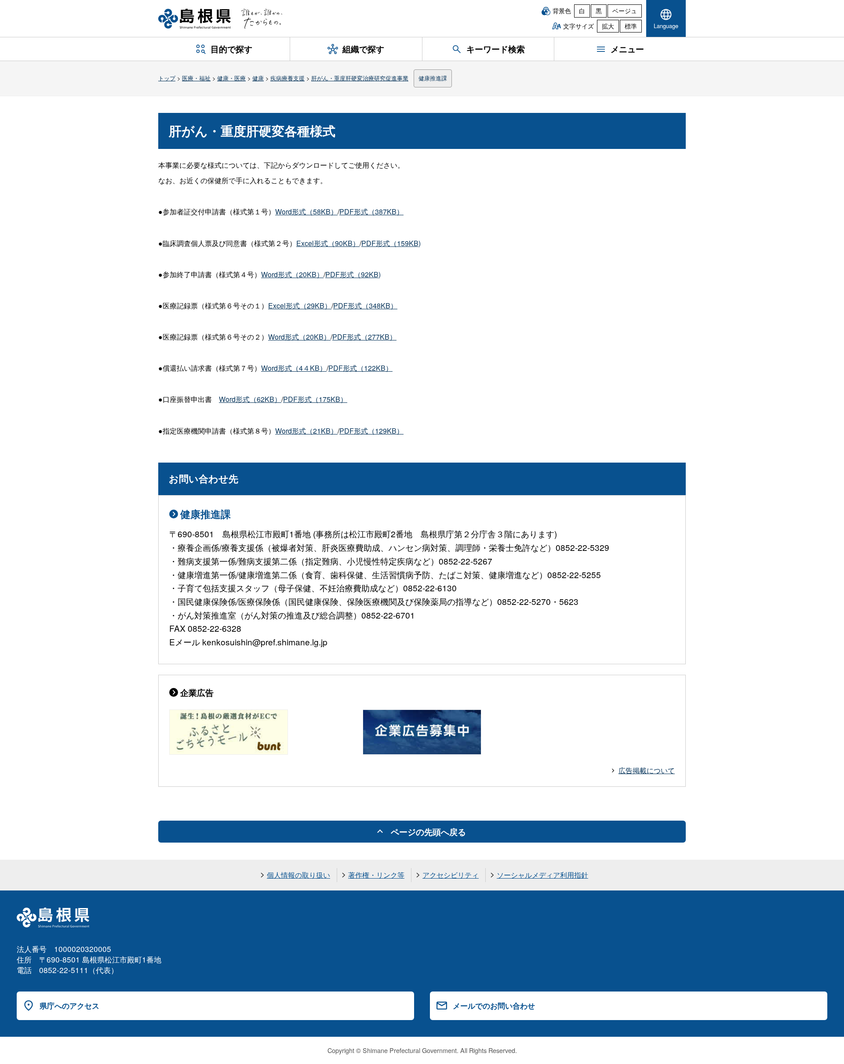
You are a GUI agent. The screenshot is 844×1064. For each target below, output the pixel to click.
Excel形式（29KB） (299, 305)
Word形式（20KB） (292, 274)
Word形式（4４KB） (294, 368)
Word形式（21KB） (306, 431)
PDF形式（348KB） (365, 305)
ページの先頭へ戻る (428, 831)
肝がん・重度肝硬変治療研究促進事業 (359, 78)
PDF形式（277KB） (364, 337)
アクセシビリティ (450, 875)
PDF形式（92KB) (353, 274)
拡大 (608, 26)
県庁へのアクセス (69, 1005)
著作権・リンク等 (376, 875)
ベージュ (624, 10)
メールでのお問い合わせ (494, 1005)
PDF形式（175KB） (315, 399)
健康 (258, 78)
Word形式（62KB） (250, 399)
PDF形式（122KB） (360, 368)
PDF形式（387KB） (371, 211)
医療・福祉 (196, 78)
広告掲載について (646, 770)
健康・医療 (231, 78)
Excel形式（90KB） (328, 243)
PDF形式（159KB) (391, 243)
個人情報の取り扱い (298, 875)
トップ (166, 78)
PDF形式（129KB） (371, 431)
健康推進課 (432, 78)
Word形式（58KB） (306, 211)
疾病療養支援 (287, 78)
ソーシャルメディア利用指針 (542, 875)
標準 (631, 26)
